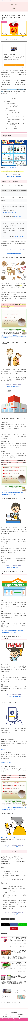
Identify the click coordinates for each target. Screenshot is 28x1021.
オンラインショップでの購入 (11, 126)
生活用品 (12, 919)
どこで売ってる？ (6, 919)
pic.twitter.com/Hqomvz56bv (9, 212)
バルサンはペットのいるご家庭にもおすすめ (14, 105)
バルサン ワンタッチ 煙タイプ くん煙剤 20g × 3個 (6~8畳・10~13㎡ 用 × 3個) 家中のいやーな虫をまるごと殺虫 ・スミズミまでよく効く (14, 56)
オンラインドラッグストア (11, 128)
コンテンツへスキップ (5, 0)
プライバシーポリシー (7, 1016)
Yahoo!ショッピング (6, 762)
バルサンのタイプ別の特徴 (9, 103)
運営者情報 (20, 1014)
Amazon (3, 735)
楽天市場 (3, 749)
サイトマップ (7, 1014)
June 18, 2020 (17, 216)
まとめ (5, 130)
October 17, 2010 (19, 236)
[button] (25, 499)
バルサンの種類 (7, 101)
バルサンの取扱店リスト (10, 110)
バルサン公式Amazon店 (11, 167)
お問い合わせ (20, 1016)
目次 (12, 98)
